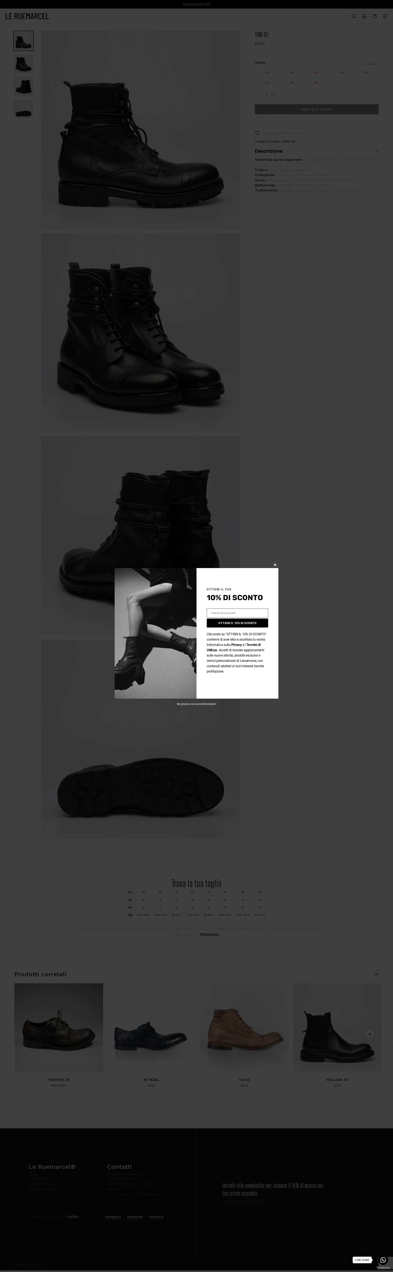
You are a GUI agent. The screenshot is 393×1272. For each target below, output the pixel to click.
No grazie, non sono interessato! (196, 704)
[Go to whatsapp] (383, 1260)
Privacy (236, 645)
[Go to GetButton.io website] (383, 1267)
